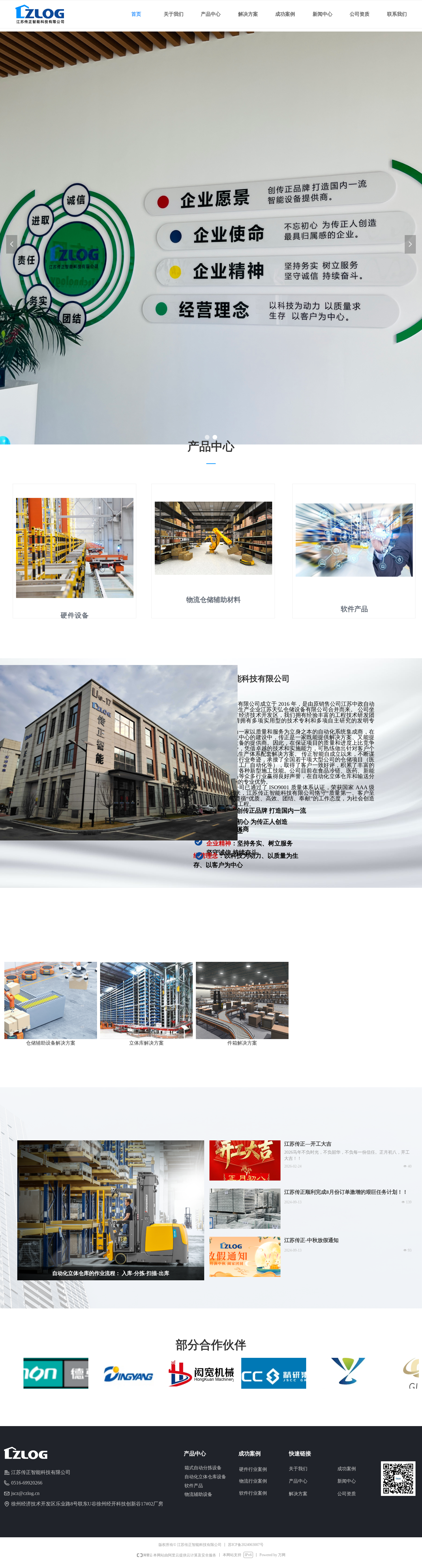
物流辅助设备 (198, 1494)
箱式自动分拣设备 (203, 1467)
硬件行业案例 (253, 1469)
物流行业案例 (253, 1481)
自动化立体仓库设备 (205, 1476)
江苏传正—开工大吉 (307, 1144)
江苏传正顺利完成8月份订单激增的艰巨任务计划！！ (346, 1192)
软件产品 (193, 1485)
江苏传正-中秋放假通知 (311, 1240)
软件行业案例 (253, 1493)
